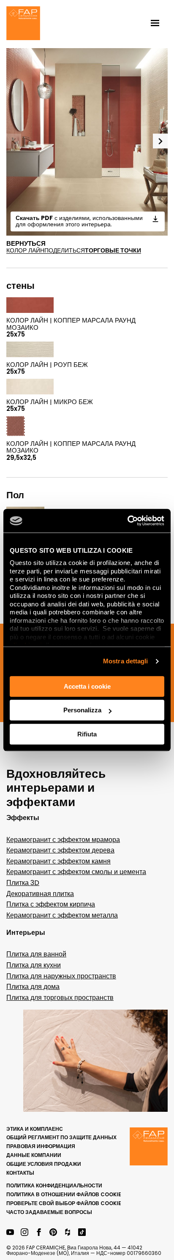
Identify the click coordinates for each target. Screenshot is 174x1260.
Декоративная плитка (40, 894)
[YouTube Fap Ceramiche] (10, 1232)
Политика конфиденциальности (54, 1185)
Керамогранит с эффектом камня (58, 861)
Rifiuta (87, 734)
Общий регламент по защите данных (61, 1137)
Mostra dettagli (125, 661)
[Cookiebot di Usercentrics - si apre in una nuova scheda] (127, 520)
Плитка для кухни (33, 965)
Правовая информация (40, 1146)
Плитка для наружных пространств (61, 976)
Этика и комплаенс (34, 1128)
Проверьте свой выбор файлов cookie (63, 1203)
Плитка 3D (22, 883)
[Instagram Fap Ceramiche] (24, 1232)
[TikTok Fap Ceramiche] (82, 1232)
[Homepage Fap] (23, 24)
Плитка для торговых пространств (60, 997)
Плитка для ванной (36, 954)
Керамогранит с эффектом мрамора (63, 840)
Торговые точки (113, 250)
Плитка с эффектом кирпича (50, 904)
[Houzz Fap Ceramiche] (67, 1232)
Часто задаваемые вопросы (49, 1212)
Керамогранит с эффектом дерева (60, 850)
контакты (20, 1172)
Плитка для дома (33, 986)
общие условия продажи (43, 1164)
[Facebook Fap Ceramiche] (39, 1232)
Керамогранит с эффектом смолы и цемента (76, 872)
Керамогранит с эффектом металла (62, 915)
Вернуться (26, 243)
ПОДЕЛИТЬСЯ (64, 250)
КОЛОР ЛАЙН (25, 250)
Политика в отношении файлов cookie (63, 1194)
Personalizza (82, 710)
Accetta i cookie (87, 686)
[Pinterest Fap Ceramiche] (53, 1232)
